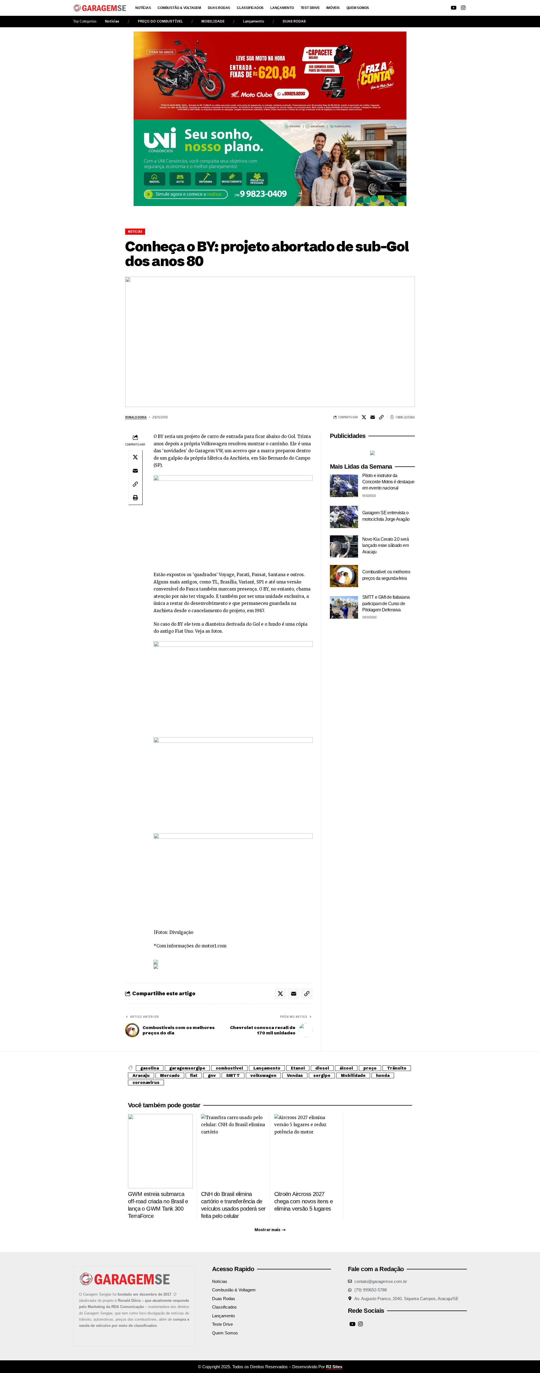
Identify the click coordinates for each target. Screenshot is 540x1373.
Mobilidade (353, 1075)
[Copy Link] (381, 417)
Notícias (112, 21)
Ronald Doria (136, 417)
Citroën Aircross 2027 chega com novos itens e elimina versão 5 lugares (303, 1201)
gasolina (149, 1068)
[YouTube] (453, 7)
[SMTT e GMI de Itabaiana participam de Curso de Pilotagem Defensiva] (344, 607)
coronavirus (145, 1082)
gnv (212, 1075)
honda (383, 1075)
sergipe (321, 1075)
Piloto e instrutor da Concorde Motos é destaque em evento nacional (388, 482)
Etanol (298, 1068)
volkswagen (263, 1075)
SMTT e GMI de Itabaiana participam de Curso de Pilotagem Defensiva (386, 603)
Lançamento (253, 21)
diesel (322, 1068)
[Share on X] (364, 417)
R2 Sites (334, 1366)
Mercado (170, 1075)
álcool (346, 1068)
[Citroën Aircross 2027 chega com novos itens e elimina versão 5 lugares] (306, 1151)
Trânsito (396, 1068)
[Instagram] (463, 7)
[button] (422, 8)
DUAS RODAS (294, 21)
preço (370, 1068)
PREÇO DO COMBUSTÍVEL (160, 21)
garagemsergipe (187, 1068)
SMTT (233, 1075)
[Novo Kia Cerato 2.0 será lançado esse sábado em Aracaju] (344, 546)
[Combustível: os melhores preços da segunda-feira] (344, 576)
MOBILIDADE (212, 21)
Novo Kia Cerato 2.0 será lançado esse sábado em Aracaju (385, 545)
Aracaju (141, 1075)
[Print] (135, 497)
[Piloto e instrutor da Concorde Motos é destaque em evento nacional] (344, 486)
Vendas (295, 1075)
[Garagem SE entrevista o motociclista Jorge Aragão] (344, 517)
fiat (193, 1075)
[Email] (373, 417)
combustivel (229, 1068)
